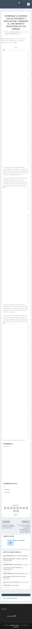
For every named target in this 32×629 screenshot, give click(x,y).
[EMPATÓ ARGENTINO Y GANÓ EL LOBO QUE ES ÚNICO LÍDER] (16, 556)
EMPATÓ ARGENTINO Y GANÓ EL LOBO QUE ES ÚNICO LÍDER (15, 559)
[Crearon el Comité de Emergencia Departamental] (16, 564)
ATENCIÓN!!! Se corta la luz (11, 585)
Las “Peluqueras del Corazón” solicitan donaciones (14, 577)
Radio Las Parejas (15, 32)
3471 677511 (10, 616)
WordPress (16, 627)
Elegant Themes (14, 625)
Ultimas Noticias (13, 34)
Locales (7, 34)
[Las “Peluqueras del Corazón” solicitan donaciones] (16, 573)
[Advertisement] (16, 466)
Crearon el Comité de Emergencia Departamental (13, 568)
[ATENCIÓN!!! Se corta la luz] (16, 582)
